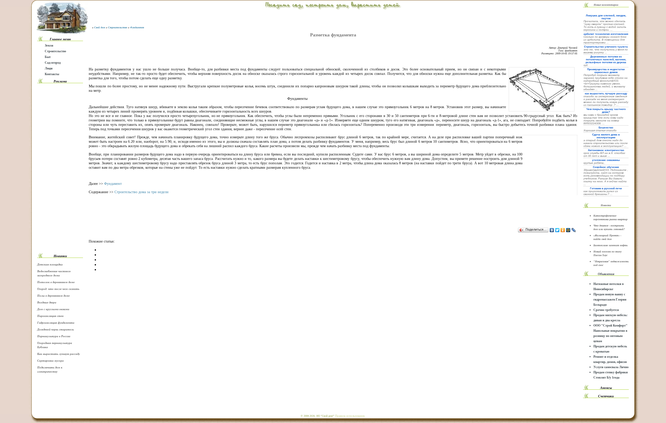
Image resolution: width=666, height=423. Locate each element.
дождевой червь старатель (55, 329)
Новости (606, 205)
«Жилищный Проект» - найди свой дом (607, 237)
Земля (49, 45)
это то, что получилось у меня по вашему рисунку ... (606, 51)
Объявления (606, 274)
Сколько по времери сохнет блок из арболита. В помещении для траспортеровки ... (605, 39)
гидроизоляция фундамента (55, 323)
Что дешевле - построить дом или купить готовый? (609, 227)
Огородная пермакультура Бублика (54, 345)
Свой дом (99, 27)
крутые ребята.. (594, 162)
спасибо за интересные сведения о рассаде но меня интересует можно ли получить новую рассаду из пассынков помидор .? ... (606, 100)
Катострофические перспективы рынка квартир (610, 217)
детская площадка (50, 264)
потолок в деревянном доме (56, 282)
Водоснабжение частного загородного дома (54, 273)
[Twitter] (557, 230)
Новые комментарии (606, 4)
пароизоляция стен (50, 316)
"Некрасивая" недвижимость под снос (611, 263)
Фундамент (137, 27)
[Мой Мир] (568, 230)
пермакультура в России (53, 336)
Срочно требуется (606, 310)
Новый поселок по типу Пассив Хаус (607, 253)
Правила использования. (350, 416)
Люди (49, 68)
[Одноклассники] (563, 230)
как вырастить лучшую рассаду (58, 354)
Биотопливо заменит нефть (610, 245)
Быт (48, 57)
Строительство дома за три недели (141, 192)
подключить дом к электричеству (49, 369)
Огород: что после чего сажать (58, 289)
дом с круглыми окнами (53, 309)
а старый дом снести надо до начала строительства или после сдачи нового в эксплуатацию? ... (606, 143)
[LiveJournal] (574, 230)
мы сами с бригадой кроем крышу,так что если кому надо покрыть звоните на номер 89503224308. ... (603, 119)
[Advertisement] (60, 168)
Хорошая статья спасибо (600, 130)
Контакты (52, 74)
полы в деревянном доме (53, 296)
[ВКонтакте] (552, 230)
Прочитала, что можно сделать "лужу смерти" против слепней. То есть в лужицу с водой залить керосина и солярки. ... (605, 25)
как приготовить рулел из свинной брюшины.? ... (601, 193)
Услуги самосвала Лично (611, 367)
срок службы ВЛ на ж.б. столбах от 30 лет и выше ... (604, 154)
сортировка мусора (50, 361)
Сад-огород (53, 62)
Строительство (55, 51)
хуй (586, 65)
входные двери (46, 302)
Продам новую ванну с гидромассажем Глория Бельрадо (609, 299)
